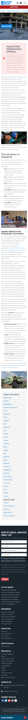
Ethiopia (6, 420)
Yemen (6, 496)
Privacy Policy (5, 646)
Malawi (6, 450)
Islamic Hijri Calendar (8, 616)
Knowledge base (6, 621)
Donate (6, 502)
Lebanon (7, 443)
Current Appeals (9, 506)
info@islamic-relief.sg (18, 569)
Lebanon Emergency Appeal (10, 592)
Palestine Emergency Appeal (10, 595)
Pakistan (6, 463)
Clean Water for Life (7, 658)
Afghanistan (8, 397)
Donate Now (14, 7)
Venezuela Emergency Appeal (11, 602)
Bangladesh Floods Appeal (10, 599)
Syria (5, 489)
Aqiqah (3, 670)
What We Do (8, 512)
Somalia (6, 473)
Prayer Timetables (7, 614)
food (17, 246)
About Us (7, 509)
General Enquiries (9, 685)
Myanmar (7, 457)
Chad (5, 411)
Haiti (5, 424)
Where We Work (9, 516)
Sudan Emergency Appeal (9, 597)
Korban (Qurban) (18, 250)
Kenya (6, 437)
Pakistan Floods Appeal (9, 590)
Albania (6, 401)
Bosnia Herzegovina (10, 407)
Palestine (7, 466)
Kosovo (6, 440)
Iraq (5, 430)
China (5, 417)
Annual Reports (6, 634)
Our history (4, 636)
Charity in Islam (6, 624)
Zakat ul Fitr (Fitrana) (8, 677)
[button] (21, 3)
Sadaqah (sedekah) (7, 654)
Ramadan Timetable (7, 612)
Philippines (7, 470)
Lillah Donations (6, 673)
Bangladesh (8, 404)
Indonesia (7, 427)
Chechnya (7, 414)
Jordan (6, 434)
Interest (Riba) (5, 666)
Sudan (6, 486)
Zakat (3, 656)
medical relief (14, 248)
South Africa (8, 476)
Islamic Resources (7, 619)
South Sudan (8, 479)
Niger (5, 460)
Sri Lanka (7, 483)
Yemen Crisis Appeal (7, 604)
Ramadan (4, 675)
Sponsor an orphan (7, 661)
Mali (5, 453)
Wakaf (3, 668)
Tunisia (6, 493)
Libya (5, 447)
